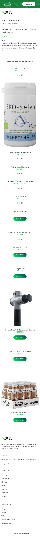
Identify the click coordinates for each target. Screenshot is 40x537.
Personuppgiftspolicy (8, 519)
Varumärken (20, 29)
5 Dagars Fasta (20, 269)
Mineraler (12, 29)
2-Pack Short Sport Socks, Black (20, 351)
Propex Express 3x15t (20, 68)
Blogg (3, 509)
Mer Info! (20, 218)
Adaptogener (5, 475)
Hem (3, 23)
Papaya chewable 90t (20, 196)
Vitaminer (4, 496)
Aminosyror (5, 478)
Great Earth (32, 29)
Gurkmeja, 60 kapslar (20, 211)
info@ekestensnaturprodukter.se (11, 464)
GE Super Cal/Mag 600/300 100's (20, 232)
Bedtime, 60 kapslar (20, 247)
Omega (3, 485)
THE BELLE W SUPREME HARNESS (20, 182)
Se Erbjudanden (28, 3)
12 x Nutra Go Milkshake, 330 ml (20, 412)
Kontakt (3, 512)
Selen (26, 29)
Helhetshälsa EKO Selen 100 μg (20, 152)
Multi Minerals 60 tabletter (20, 167)
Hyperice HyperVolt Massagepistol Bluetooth (20, 330)
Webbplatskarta (6, 523)
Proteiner (4, 489)
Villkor (3, 516)
